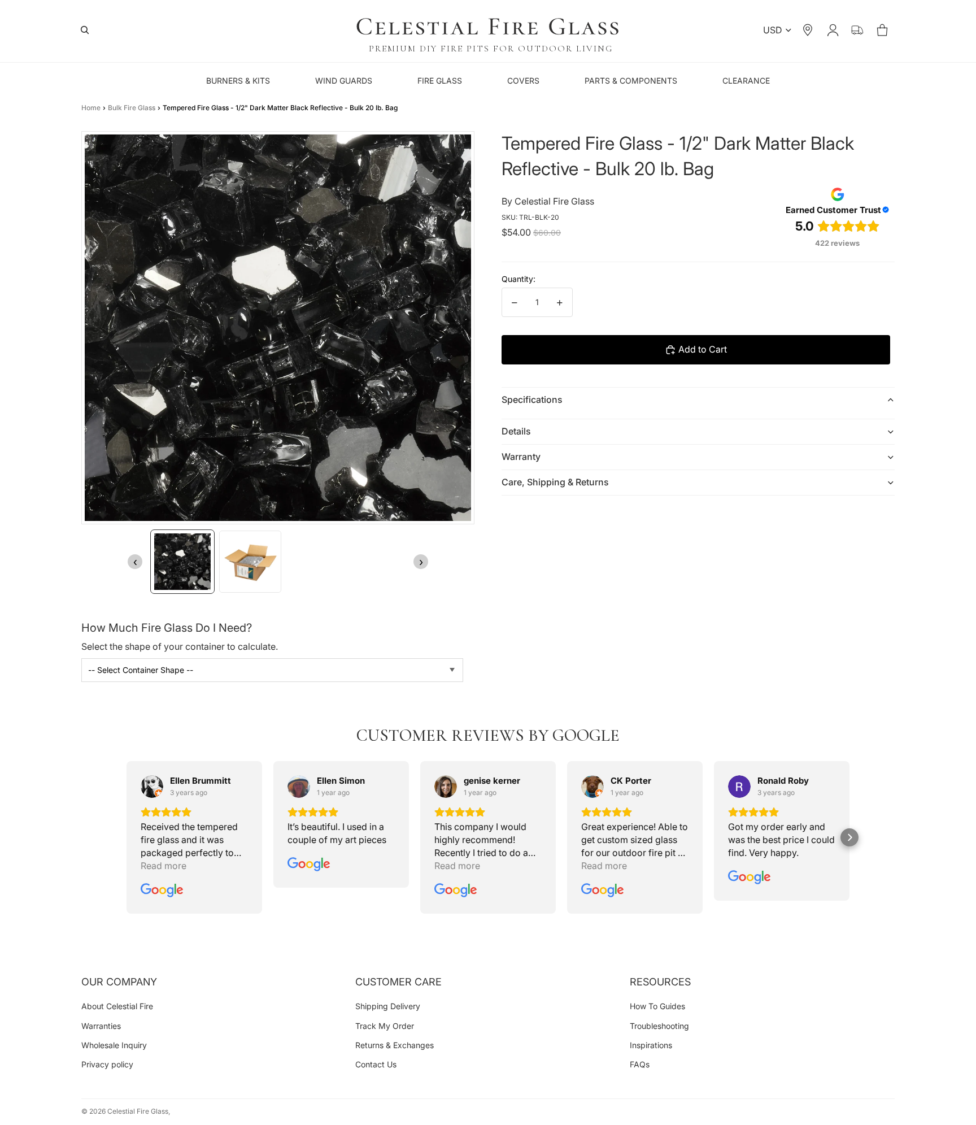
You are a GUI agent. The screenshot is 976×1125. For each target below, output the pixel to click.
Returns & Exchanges (394, 1045)
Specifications (532, 399)
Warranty (521, 456)
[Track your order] (857, 30)
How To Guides (657, 1006)
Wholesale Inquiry (114, 1045)
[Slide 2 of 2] (250, 562)
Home (91, 107)
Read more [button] (163, 865)
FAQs (640, 1064)
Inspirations (651, 1045)
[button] (126, 837)
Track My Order (384, 1026)
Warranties (101, 1026)
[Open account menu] (832, 30)
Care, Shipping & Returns (555, 482)
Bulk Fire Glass (131, 107)
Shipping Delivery (387, 1006)
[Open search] (84, 30)
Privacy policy (107, 1064)
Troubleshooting (659, 1026)
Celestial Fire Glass (137, 1111)
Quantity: (518, 279)
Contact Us (375, 1064)
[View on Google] (152, 786)
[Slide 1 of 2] (182, 562)
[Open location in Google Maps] (807, 30)
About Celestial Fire (117, 1006)
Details (516, 431)
